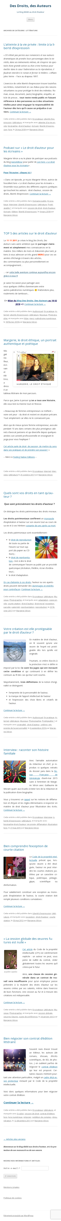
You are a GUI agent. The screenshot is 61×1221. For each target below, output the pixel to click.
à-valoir (20, 1113)
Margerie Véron (36, 129)
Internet (47, 471)
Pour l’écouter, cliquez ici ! (17, 172)
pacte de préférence (28, 1016)
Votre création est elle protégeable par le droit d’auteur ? (28, 630)
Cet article (28, 949)
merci (31, 318)
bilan (26, 318)
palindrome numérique (45, 318)
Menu (30, 19)
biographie (13, 126)
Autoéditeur (17, 162)
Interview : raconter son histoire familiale (26, 751)
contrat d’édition (49, 1066)
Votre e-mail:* (12, 1168)
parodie (7, 607)
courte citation (14, 603)
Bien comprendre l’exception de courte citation (26, 848)
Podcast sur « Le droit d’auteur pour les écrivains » (29, 149)
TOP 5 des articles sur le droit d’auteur (30, 233)
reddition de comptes (41, 1117)
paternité (16, 607)
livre (10, 129)
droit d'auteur (25, 126)
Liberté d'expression (27, 204)
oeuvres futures (11, 1016)
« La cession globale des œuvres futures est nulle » (28, 940)
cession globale (45, 1013)
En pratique (38, 119)
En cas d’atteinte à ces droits (17, 582)
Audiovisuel (38, 311)
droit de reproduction (21, 539)
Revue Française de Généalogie (43, 775)
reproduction (41, 607)
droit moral (39, 603)
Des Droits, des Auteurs (30, 6)
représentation (27, 607)
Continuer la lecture (20, 111)
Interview (13, 204)
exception (49, 603)
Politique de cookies (13, 1198)
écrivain (35, 126)
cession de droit (35, 208)
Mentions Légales (11, 1187)
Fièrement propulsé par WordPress (18, 1215)
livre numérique (15, 1117)
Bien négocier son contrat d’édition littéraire (28, 1040)
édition (15, 211)
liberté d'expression (28, 211)
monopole (49, 518)
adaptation (43, 600)
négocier (27, 1117)
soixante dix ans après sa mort (41, 525)
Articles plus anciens (14, 1139)
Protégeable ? (48, 721)
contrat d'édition (47, 1113)
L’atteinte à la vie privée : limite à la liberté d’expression (29, 46)
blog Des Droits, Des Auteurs (32, 300)
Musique (43, 315)
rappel (27, 799)
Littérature (17, 122)
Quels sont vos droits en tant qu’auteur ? (29, 495)
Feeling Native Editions (24, 457)
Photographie (15, 600)
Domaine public (39, 201)
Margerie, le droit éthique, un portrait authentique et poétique (30, 342)
